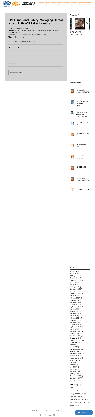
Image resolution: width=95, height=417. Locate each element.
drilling (72, 394)
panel (82, 399)
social (84, 402)
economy (78, 394)
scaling (75, 402)
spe (89, 402)
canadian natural (75, 391)
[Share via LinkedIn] (18, 47)
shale (80, 402)
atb (75, 388)
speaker (72, 405)
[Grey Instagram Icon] (45, 415)
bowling (79, 388)
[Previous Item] (72, 23)
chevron (83, 391)
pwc (86, 399)
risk (71, 402)
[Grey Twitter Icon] (54, 415)
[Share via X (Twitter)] (14, 47)
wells (77, 405)
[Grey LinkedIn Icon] (49, 415)
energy (84, 394)
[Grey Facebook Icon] (40, 415)
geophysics (73, 397)
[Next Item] (87, 23)
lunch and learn (75, 399)
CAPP (71, 388)
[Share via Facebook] (9, 47)
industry (80, 397)
